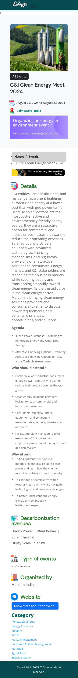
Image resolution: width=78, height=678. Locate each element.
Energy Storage (21, 657)
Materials (17, 648)
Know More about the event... (35, 606)
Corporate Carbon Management (32, 644)
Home (19, 156)
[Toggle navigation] (32, 6)
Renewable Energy (23, 621)
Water (15, 635)
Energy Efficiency (22, 626)
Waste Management (24, 639)
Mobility (17, 630)
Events (33, 156)
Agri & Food (19, 653)
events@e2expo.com (45, 133)
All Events (19, 76)
